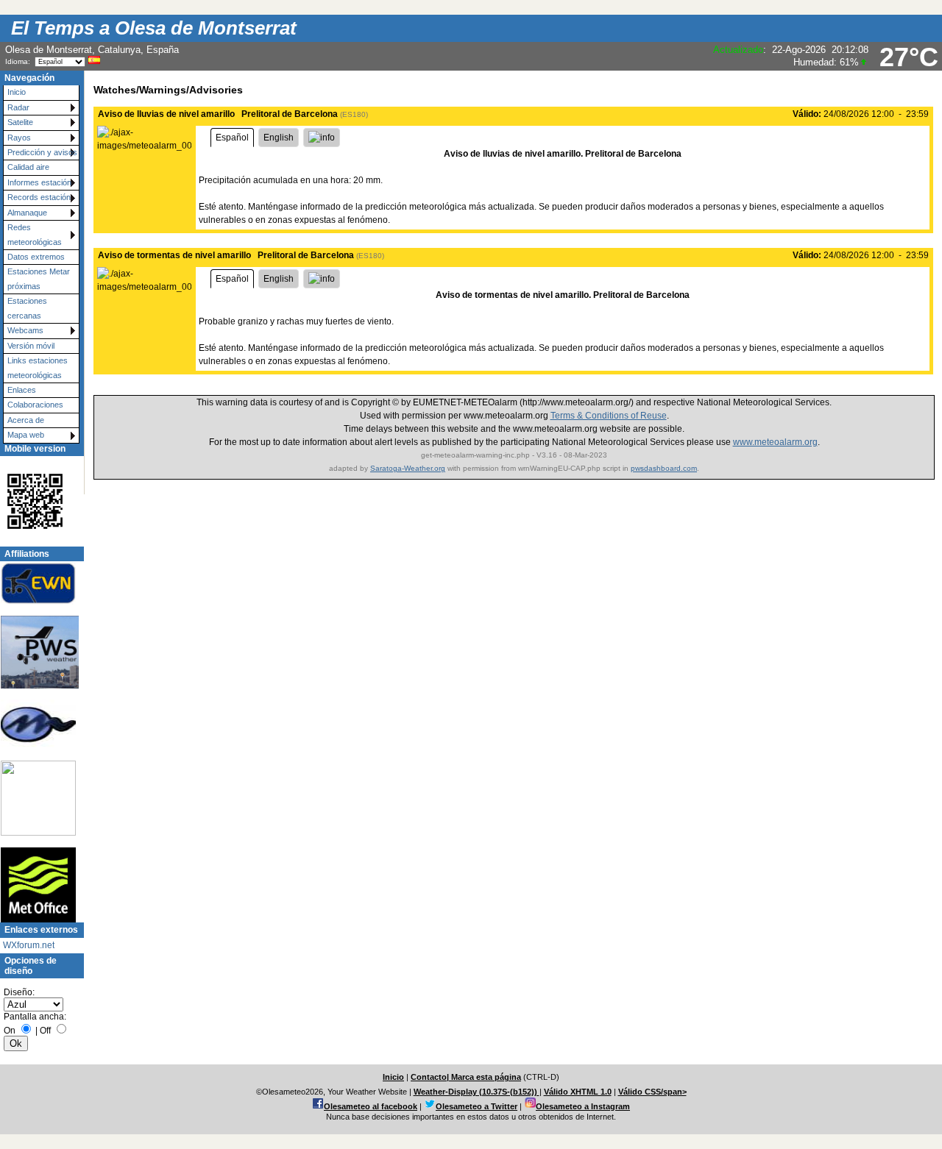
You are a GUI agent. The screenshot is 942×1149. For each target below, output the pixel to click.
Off (45, 1030)
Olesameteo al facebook (370, 1106)
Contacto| (431, 1076)
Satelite (20, 122)
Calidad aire (28, 167)
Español (232, 137)
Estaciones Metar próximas (38, 278)
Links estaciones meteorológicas (37, 367)
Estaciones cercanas (27, 307)
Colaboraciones (35, 404)
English (278, 137)
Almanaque (27, 212)
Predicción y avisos (42, 152)
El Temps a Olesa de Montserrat (154, 28)
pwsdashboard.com (664, 468)
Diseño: (19, 992)
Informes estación (39, 182)
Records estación (39, 197)
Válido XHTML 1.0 (578, 1091)
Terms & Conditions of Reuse (608, 415)
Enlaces (21, 389)
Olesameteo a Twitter (476, 1106)
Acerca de (25, 420)
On (9, 1030)
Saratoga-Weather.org (407, 468)
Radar (18, 107)
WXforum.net (28, 945)
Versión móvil (30, 345)
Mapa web (25, 434)
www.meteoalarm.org (775, 442)
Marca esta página (486, 1076)
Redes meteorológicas (34, 234)
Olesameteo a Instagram (583, 1106)
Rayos (19, 137)
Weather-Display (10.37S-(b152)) (476, 1091)
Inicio (16, 92)
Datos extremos (36, 256)
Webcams (25, 330)
